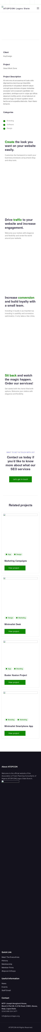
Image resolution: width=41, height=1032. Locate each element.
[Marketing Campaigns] (20, 537)
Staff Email (6, 990)
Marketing (22, 618)
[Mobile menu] (38, 8)
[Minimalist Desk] (20, 601)
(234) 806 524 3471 (9, 1011)
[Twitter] (31, 2)
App (9, 554)
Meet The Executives (10, 957)
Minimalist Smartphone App (18, 726)
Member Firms (8, 967)
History (5, 960)
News (4, 983)
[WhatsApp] (37, 2)
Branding (19, 669)
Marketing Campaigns (15, 560)
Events (5, 987)
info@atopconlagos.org (11, 1016)
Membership (7, 964)
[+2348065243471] (3, 2)
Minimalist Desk (12, 624)
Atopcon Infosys (9, 971)
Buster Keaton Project (15, 675)
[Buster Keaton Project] (20, 652)
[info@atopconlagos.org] (8, 2)
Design (18, 554)
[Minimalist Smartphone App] (20, 703)
